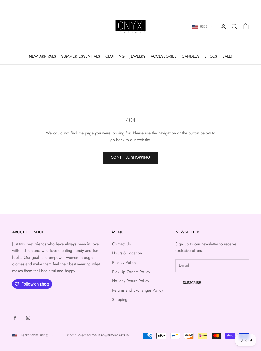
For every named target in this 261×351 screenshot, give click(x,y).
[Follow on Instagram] (28, 317)
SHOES (210, 56)
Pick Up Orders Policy (131, 272)
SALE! (227, 56)
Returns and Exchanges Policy (137, 290)
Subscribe (192, 283)
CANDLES (190, 56)
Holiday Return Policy (130, 281)
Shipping (119, 299)
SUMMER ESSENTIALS (80, 56)
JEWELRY (138, 56)
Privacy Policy (124, 262)
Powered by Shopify (115, 335)
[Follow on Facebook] (14, 317)
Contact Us (121, 244)
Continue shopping (130, 157)
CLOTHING (115, 56)
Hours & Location (127, 253)
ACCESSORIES (164, 56)
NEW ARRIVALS (42, 56)
